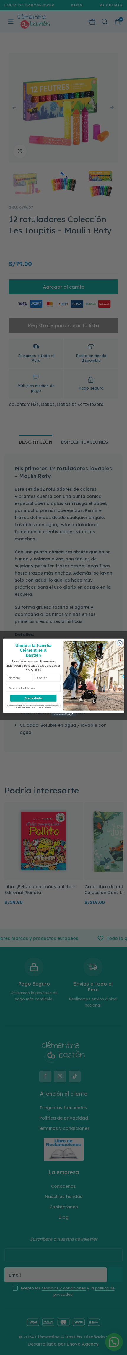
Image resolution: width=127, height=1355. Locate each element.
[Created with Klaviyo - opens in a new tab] (63, 715)
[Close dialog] (119, 642)
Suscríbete (33, 698)
